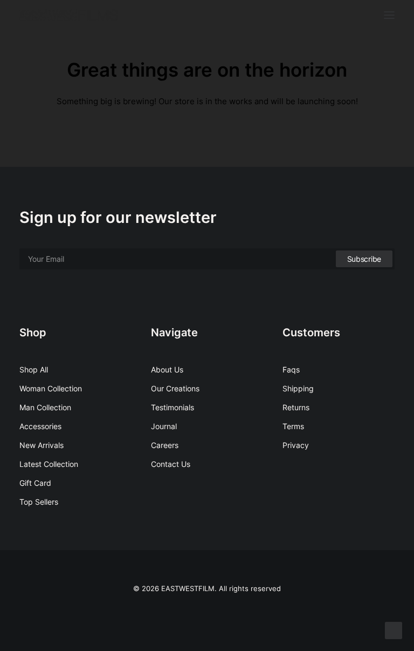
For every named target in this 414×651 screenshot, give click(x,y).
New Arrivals (41, 445)
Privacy (295, 445)
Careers (164, 445)
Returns (295, 407)
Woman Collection (50, 388)
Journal (164, 426)
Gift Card (35, 482)
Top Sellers (38, 501)
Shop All (33, 369)
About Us (167, 369)
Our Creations (175, 388)
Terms (293, 426)
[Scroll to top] (393, 630)
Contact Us (170, 464)
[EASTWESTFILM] (68, 15)
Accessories (40, 426)
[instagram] (207, 612)
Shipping (298, 388)
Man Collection (45, 407)
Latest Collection (48, 464)
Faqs (291, 369)
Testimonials (172, 407)
